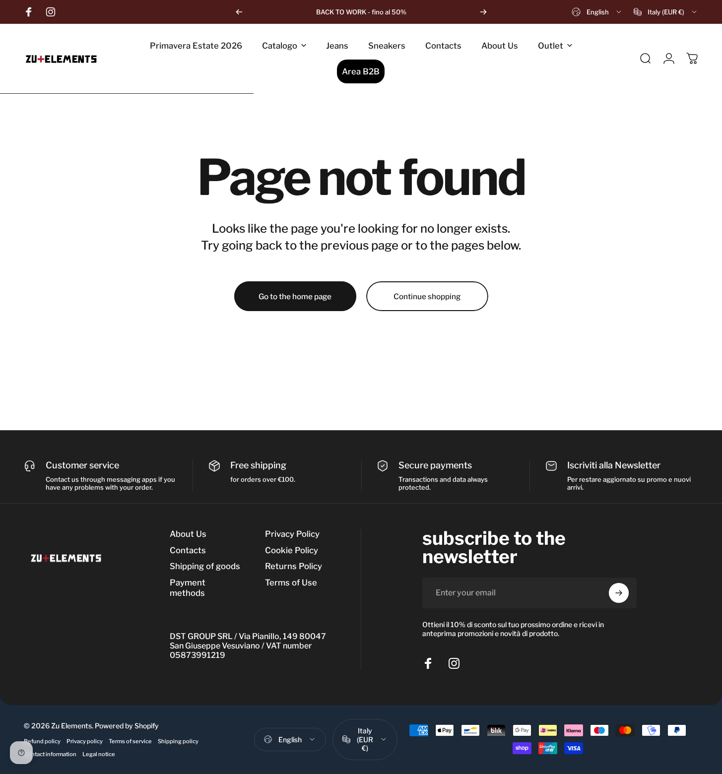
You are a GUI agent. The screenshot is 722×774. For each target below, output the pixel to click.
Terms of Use (291, 582)
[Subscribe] (619, 593)
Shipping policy (178, 741)
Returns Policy (293, 566)
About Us (188, 534)
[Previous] (239, 12)
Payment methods (187, 588)
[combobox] (597, 12)
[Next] (483, 12)
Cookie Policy (291, 550)
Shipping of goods (205, 566)
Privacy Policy (292, 534)
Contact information (50, 754)
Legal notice (98, 754)
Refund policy (42, 741)
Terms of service (130, 741)
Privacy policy (84, 741)
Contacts (188, 550)
